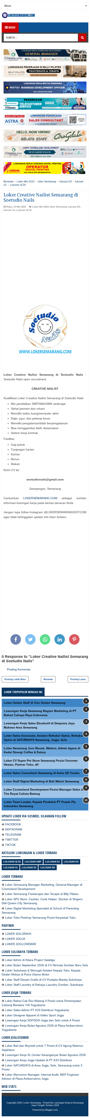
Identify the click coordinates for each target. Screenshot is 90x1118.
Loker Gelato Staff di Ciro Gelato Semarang (34, 702)
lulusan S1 (9, 210)
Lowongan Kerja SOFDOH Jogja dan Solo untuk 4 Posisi (42, 1020)
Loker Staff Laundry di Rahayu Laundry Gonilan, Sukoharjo (44, 984)
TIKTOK (10, 845)
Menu (11, 27)
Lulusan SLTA (24, 210)
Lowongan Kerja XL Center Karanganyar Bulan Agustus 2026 (45, 1055)
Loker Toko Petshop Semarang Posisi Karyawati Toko (40, 917)
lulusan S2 (29, 867)
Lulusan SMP (33, 861)
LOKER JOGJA (15, 938)
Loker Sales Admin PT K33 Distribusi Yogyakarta (37, 1010)
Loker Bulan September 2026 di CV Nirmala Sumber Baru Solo (46, 965)
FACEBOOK (13, 824)
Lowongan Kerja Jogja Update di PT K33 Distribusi (38, 1060)
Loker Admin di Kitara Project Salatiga (30, 960)
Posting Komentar (19, 669)
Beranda (48, 679)
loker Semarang (58, 206)
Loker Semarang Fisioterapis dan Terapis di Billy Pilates (41, 894)
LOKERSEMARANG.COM (40, 498)
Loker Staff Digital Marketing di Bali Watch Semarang (41, 781)
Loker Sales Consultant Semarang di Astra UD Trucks (42, 773)
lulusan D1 (52, 861)
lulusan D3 (74, 206)
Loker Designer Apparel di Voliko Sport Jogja (34, 1015)
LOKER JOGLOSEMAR (20, 944)
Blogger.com (51, 1110)
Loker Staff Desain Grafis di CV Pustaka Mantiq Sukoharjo (43, 979)
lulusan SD (47, 867)
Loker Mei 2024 (40, 206)
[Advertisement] (45, 259)
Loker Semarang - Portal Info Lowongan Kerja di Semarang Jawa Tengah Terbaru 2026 (54, 1103)
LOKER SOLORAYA (18, 933)
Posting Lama (78, 679)
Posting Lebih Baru (15, 679)
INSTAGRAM (13, 829)
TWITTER (11, 839)
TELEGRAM (13, 834)
